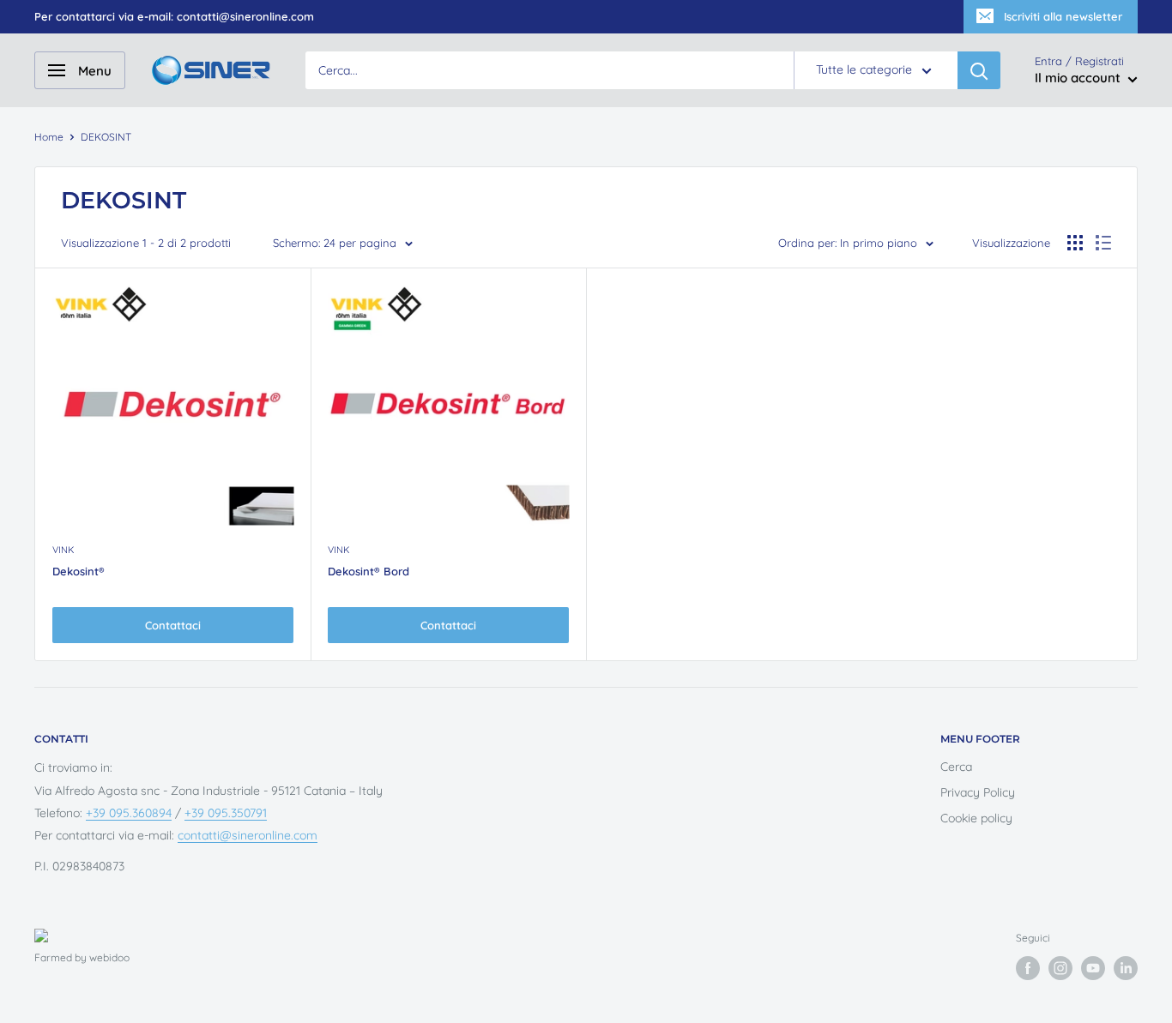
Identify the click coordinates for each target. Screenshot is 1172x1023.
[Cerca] (979, 70)
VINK (63, 550)
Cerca (956, 766)
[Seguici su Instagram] (1060, 968)
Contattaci (173, 625)
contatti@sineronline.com (247, 835)
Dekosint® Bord (368, 571)
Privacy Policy (977, 792)
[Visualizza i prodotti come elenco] (1103, 242)
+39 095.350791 (225, 813)
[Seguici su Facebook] (1028, 968)
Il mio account (1079, 78)
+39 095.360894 (129, 813)
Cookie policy (976, 818)
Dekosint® (78, 571)
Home (48, 136)
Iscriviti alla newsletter (1063, 16)
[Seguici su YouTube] (1093, 968)
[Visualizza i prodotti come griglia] (1075, 242)
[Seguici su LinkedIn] (1126, 968)
